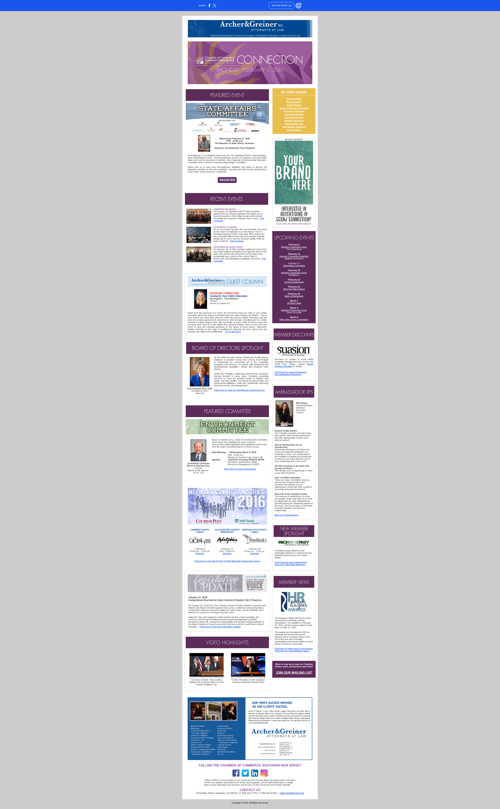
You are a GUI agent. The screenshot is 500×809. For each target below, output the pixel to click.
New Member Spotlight (294, 127)
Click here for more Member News (292, 651)
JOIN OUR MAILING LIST (294, 672)
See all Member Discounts (288, 374)
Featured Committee (293, 111)
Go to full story (233, 331)
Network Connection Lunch (294, 247)
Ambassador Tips (294, 124)
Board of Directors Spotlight (294, 108)
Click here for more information (240, 469)
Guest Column (294, 105)
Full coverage (237, 241)
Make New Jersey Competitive (294, 319)
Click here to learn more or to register (294, 648)
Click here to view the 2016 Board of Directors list (239, 390)
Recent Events (294, 102)
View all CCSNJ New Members (290, 564)
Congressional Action (294, 282)
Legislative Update (294, 114)
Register (200, 553)
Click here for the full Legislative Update (220, 627)
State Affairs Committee (294, 265)
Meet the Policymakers (294, 289)
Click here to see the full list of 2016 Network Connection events (227, 561)
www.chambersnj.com (291, 793)
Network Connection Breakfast (294, 256)
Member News (294, 130)
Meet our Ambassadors (286, 515)
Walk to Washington (294, 296)
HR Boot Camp (294, 303)
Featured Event (294, 99)
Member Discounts (294, 120)
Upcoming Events (294, 117)
